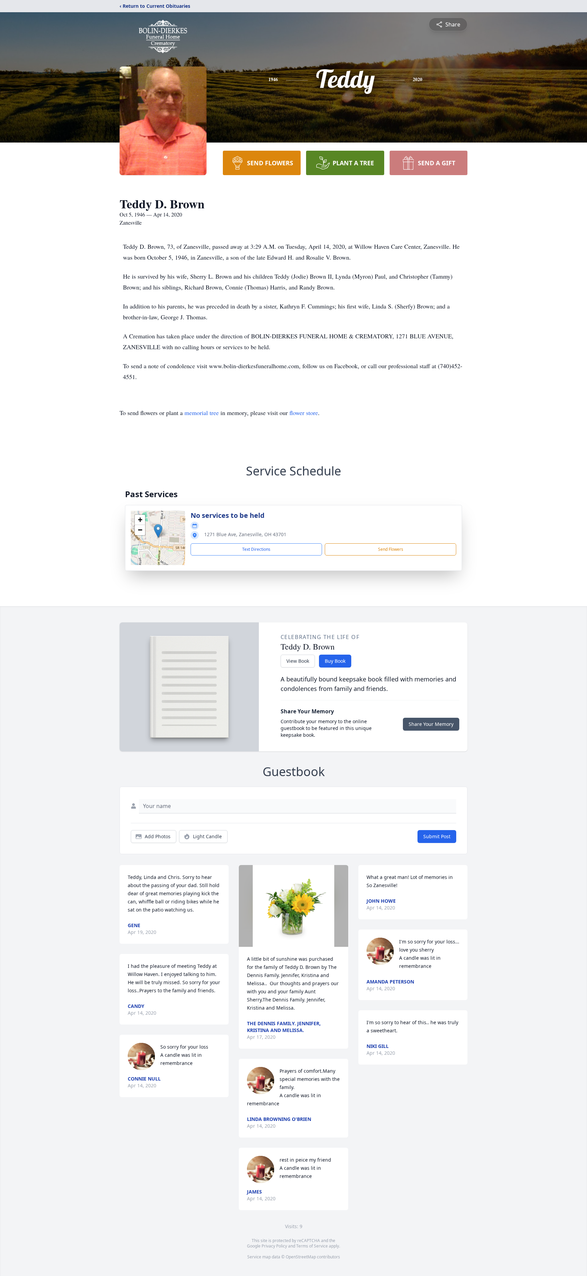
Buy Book (335, 661)
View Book (297, 661)
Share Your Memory (431, 724)
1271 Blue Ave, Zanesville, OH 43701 (245, 534)
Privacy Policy (274, 1246)
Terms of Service (312, 1246)
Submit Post (436, 836)
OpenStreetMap (301, 1257)
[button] (158, 531)
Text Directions (256, 549)
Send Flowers (390, 549)
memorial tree (201, 413)
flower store (303, 413)
